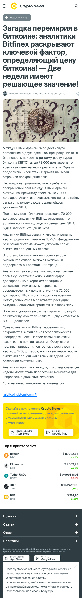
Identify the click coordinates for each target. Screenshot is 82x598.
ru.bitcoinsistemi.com (18, 394)
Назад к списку (18, 17)
